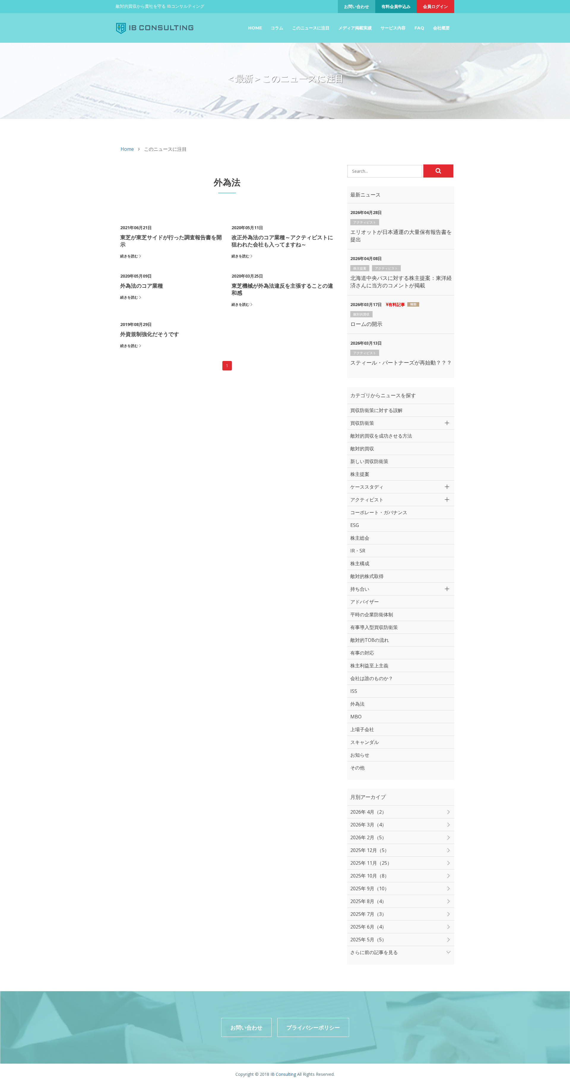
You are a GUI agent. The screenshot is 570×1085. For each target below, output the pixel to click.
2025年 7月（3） (368, 914)
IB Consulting (283, 1074)
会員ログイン (435, 6)
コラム (277, 28)
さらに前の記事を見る (374, 952)
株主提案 (359, 268)
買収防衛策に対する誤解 (376, 410)
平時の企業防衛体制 (371, 614)
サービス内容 (393, 28)
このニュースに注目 (311, 28)
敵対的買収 (361, 314)
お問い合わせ (356, 6)
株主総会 (359, 538)
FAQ (419, 28)
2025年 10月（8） (369, 875)
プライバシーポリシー (313, 1027)
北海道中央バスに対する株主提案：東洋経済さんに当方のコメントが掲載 (401, 281)
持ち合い (359, 589)
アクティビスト (364, 222)
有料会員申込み (396, 6)
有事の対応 (362, 653)
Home (255, 28)
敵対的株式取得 (367, 576)
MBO (356, 716)
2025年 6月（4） (368, 927)
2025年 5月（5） (368, 939)
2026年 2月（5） (368, 837)
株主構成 (359, 563)
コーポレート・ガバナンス (378, 512)
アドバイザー (364, 601)
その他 (357, 767)
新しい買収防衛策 (369, 461)
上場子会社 (362, 729)
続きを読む (129, 256)
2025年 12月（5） (369, 850)
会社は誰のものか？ (371, 678)
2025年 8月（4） (368, 901)
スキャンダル (364, 742)
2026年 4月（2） (368, 812)
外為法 (357, 704)
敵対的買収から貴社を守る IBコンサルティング (160, 6)
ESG (354, 525)
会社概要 (441, 28)
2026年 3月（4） (368, 824)
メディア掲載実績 (355, 28)
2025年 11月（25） (371, 863)
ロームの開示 (366, 323)
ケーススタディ (367, 487)
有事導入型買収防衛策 (374, 627)
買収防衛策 (362, 423)
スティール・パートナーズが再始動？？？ (401, 362)
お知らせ (359, 755)
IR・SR (357, 550)
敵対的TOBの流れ (369, 640)
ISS (353, 691)
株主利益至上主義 (369, 665)
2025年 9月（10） (369, 888)
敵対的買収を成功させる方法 (381, 436)
